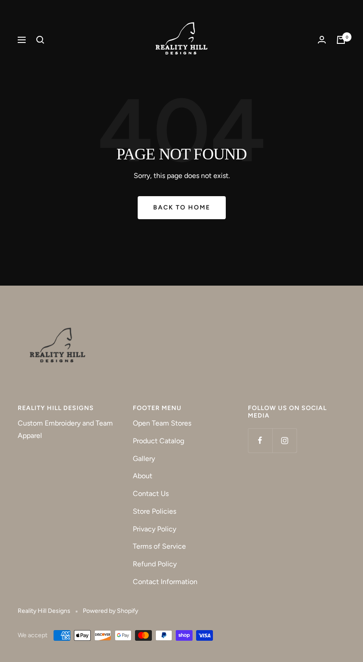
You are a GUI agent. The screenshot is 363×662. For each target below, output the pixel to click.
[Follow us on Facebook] (260, 440)
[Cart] (340, 40)
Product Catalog (158, 441)
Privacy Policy (154, 529)
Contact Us (151, 493)
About (142, 476)
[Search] (40, 40)
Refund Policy (155, 564)
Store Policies (154, 511)
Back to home (181, 207)
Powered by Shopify (110, 611)
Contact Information (165, 581)
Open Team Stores (162, 423)
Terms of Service (159, 546)
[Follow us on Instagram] (284, 440)
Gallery (144, 458)
